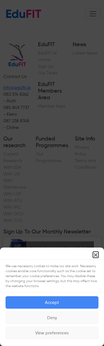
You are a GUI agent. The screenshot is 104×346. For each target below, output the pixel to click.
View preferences (52, 333)
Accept (52, 302)
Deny (52, 317)
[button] (95, 254)
